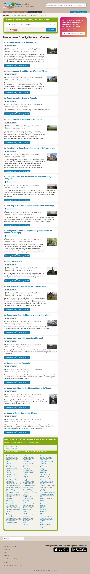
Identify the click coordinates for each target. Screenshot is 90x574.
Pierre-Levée (43, 467)
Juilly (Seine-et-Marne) (29, 480)
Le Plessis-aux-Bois (28, 489)
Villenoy (42, 520)
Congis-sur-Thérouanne (13, 494)
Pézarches (43, 465)
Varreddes (43, 509)
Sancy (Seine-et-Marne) (47, 494)
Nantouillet (43, 459)
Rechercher (51, 30)
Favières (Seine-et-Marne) (13, 518)
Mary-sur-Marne (28, 507)
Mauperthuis (27, 509)
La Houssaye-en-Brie (29, 485)
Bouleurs (8, 463)
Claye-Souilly (10, 489)
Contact (6, 562)
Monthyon (26, 520)
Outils (6, 12)
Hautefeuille (26, 469)
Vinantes (42, 526)
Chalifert (8, 472)
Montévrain (26, 517)
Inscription (74, 12)
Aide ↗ (25, 12)
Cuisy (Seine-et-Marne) (13, 507)
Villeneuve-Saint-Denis (46, 518)
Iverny (25, 474)
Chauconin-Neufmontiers (13, 485)
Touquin (42, 502)
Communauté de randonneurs (12, 565)
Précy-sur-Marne (45, 474)
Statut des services (39, 570)
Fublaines (26, 456)
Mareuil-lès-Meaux (28, 505)
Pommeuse (43, 470)
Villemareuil (43, 515)
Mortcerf (25, 524)
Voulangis (43, 528)
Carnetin (8, 470)
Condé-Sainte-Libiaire (12, 493)
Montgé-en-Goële (28, 518)
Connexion (82, 12)
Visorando (6, 15)
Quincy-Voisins (44, 476)
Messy (25, 513)
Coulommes (9, 496)
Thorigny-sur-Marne (46, 498)
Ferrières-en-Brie (11, 520)
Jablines (25, 476)
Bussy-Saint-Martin (11, 469)
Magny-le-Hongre (28, 502)
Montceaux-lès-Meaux (29, 515)
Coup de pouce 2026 (10, 559)
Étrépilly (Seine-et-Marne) (13, 515)
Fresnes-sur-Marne (11, 522)
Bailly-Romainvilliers (12, 459)
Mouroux (42, 456)
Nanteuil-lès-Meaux (46, 457)
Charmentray (10, 481)
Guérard (25, 465)
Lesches (25, 494)
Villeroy (42, 522)
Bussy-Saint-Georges (12, 467)
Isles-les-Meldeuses (29, 470)
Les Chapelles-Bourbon (30, 493)
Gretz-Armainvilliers (29, 463)
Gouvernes (26, 461)
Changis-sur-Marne (12, 478)
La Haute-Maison (28, 483)
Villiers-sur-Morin (45, 524)
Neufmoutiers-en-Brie (46, 461)
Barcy (7, 461)
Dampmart (9, 511)
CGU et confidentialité (10, 546)
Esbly (7, 513)
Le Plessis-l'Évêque (28, 491)
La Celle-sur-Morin (28, 481)
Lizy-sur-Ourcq (27, 496)
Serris (42, 496)
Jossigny (25, 478)
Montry (25, 522)
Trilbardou (43, 505)
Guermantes (26, 467)
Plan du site (7, 549)
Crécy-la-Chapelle (11, 502)
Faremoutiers (10, 517)
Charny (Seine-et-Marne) (13, 483)
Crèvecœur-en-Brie (11, 505)
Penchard (43, 463)
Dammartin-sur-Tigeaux (13, 509)
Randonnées (16, 12)
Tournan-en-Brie (45, 504)
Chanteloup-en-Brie (12, 480)
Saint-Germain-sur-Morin (47, 485)
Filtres (13, 30)
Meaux (25, 511)
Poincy (42, 469)
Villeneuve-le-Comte (46, 517)
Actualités (6, 555)
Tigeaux (42, 500)
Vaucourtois (43, 511)
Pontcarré (43, 472)
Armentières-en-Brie (12, 457)
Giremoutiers (27, 459)
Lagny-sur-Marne (28, 487)
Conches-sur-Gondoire (12, 491)
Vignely (42, 513)
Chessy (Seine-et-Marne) (13, 487)
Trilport (42, 507)
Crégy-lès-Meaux (11, 504)
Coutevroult (9, 500)
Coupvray (9, 498)
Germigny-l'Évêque (28, 457)
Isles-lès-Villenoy (28, 472)
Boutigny (8, 465)
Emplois (6, 552)
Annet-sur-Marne (11, 456)
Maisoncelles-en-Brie (29, 504)
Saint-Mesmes (44, 491)
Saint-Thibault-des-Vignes (47, 493)
